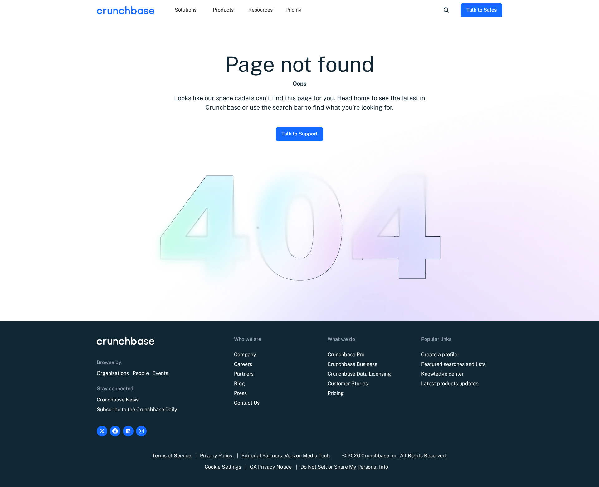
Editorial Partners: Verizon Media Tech (285, 456)
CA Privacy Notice (271, 467)
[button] (185, 10)
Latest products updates (449, 383)
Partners (244, 374)
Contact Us (247, 403)
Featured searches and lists (453, 364)
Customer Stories (348, 383)
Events (160, 373)
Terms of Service (171, 456)
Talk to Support (299, 134)
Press (240, 393)
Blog (239, 383)
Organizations (113, 373)
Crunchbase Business (352, 364)
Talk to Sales (481, 10)
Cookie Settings (223, 467)
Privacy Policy (216, 456)
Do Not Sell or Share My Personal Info (344, 467)
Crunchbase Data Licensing (359, 374)
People (141, 373)
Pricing (293, 10)
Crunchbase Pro (346, 354)
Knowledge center (442, 374)
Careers (243, 364)
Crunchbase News (118, 400)
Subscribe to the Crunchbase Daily (137, 409)
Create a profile (439, 354)
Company (245, 354)
